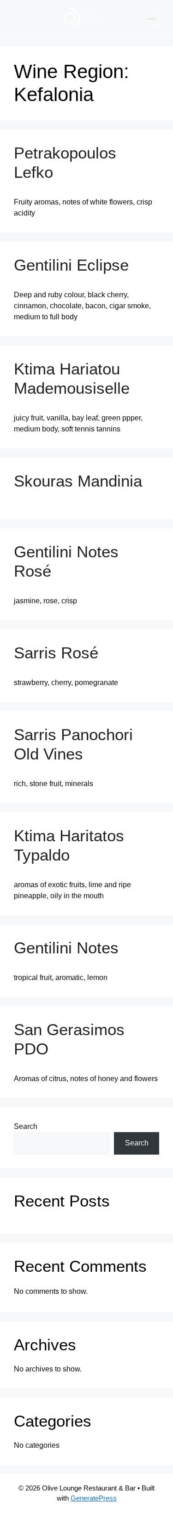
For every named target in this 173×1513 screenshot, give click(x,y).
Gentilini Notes (66, 948)
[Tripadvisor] (42, 18)
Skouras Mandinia (78, 481)
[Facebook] (12, 18)
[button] (156, 19)
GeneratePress (94, 1498)
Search (25, 1126)
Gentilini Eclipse (71, 265)
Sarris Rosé (56, 653)
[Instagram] (27, 18)
